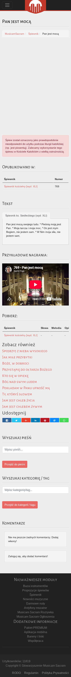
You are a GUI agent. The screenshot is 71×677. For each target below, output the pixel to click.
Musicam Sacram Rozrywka (35, 612)
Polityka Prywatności (55, 672)
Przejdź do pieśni (15, 464)
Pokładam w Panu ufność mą (26, 388)
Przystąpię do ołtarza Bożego (27, 369)
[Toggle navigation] (7, 5)
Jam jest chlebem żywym (22, 406)
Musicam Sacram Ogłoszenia (35, 616)
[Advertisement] (35, 78)
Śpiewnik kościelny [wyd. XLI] (21, 186)
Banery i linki (35, 636)
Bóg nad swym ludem (19, 382)
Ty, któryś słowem (17, 394)
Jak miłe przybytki (17, 357)
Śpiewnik (35, 594)
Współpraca (35, 640)
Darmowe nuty (35, 603)
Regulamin (31, 672)
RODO (16, 672)
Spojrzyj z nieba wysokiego (24, 351)
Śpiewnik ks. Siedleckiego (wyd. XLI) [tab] (26, 215)
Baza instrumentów (35, 586)
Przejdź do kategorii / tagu (20, 504)
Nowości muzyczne (35, 599)
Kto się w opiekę (15, 376)
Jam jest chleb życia (18, 400)
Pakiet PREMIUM (35, 627)
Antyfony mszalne (35, 607)
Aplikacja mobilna (35, 632)
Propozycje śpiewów (35, 590)
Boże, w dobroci (15, 363)
